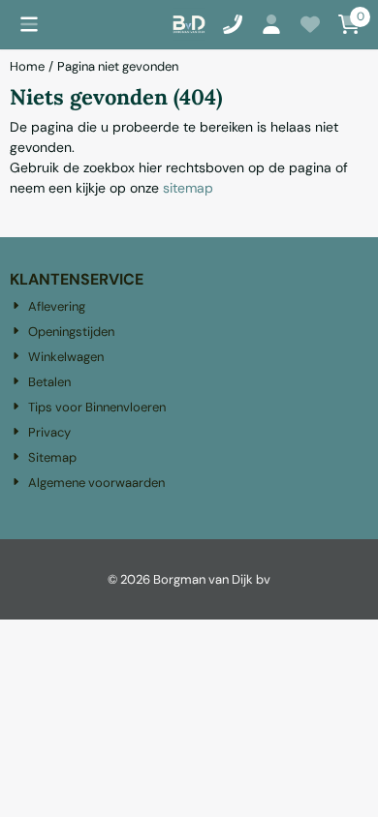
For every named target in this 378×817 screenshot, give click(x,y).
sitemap (188, 188)
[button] (29, 24)
